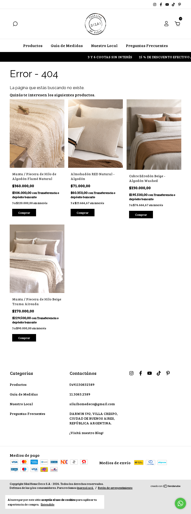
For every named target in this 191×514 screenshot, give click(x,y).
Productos (33, 45)
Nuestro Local (104, 45)
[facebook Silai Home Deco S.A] (161, 4)
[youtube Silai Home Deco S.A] (167, 4)
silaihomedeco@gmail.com (92, 403)
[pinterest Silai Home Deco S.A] (179, 4)
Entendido (47, 504)
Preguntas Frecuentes (147, 45)
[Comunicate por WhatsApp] (180, 503)
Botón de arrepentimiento (115, 488)
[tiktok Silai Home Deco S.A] (174, 4)
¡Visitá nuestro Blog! (86, 432)
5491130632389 (82, 384)
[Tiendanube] (165, 486)
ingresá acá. (85, 488)
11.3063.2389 (79, 394)
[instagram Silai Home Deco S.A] (155, 4)
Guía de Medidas (67, 45)
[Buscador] (15, 24)
